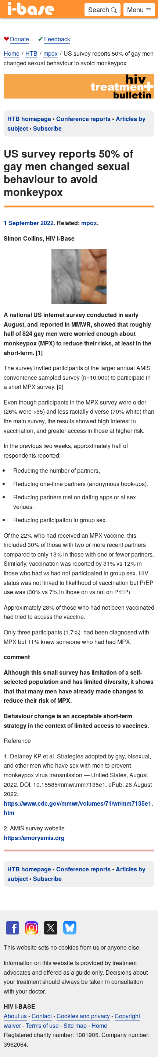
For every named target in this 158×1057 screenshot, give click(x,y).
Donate (19, 39)
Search (99, 9)
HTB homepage (29, 118)
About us (15, 1016)
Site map (75, 1025)
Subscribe (47, 128)
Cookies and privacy (83, 1016)
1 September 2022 (29, 222)
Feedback (57, 39)
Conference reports (83, 118)
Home (11, 53)
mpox (89, 222)
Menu (136, 9)
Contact (42, 1016)
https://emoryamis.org (34, 837)
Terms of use (42, 1025)
